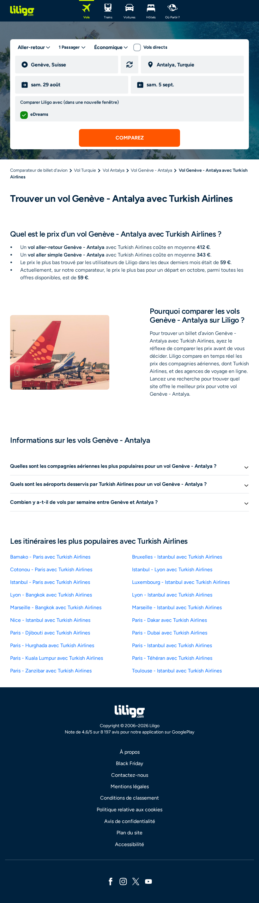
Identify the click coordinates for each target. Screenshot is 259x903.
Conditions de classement (129, 798)
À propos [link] (130, 752)
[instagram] (123, 881)
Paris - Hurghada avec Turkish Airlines (52, 645)
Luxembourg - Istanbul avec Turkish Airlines (181, 582)
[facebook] (110, 881)
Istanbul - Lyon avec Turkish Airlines (172, 569)
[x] (136, 881)
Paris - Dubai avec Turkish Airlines (169, 633)
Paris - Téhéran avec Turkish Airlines (172, 658)
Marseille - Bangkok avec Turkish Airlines (55, 607)
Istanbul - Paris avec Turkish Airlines (50, 582)
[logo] (22, 11)
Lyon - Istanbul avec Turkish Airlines (172, 595)
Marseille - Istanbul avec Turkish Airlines (177, 607)
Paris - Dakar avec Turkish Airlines (169, 620)
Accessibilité (129, 844)
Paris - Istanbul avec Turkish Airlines (172, 645)
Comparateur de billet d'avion (39, 170)
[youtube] (148, 881)
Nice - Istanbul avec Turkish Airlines (50, 620)
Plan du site (129, 833)
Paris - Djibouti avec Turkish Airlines (50, 633)
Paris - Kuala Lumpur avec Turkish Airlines (56, 658)
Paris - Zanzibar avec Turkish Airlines (51, 671)
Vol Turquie (85, 170)
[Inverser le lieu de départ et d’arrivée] (129, 64)
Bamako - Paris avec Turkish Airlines (50, 557)
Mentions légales (130, 786)
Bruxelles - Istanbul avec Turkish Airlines (177, 557)
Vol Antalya (113, 170)
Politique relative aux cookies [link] (129, 810)
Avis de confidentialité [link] (129, 821)
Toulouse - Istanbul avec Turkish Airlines (177, 671)
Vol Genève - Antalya (151, 170)
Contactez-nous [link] (129, 775)
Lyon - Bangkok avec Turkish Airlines (51, 595)
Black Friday (129, 763)
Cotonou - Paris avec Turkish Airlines (51, 569)
